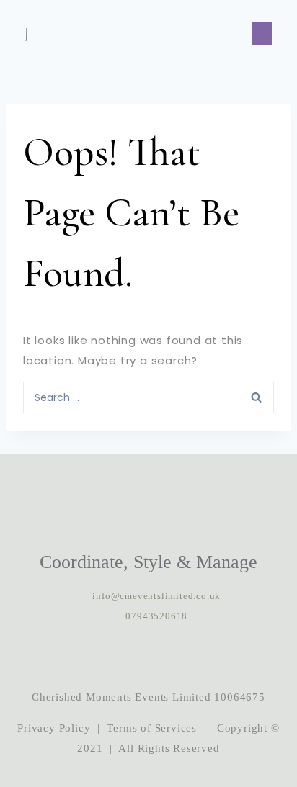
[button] (262, 33)
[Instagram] (104, 657)
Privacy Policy (53, 728)
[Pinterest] (192, 657)
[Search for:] (148, 396)
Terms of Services (152, 728)
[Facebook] (148, 657)
